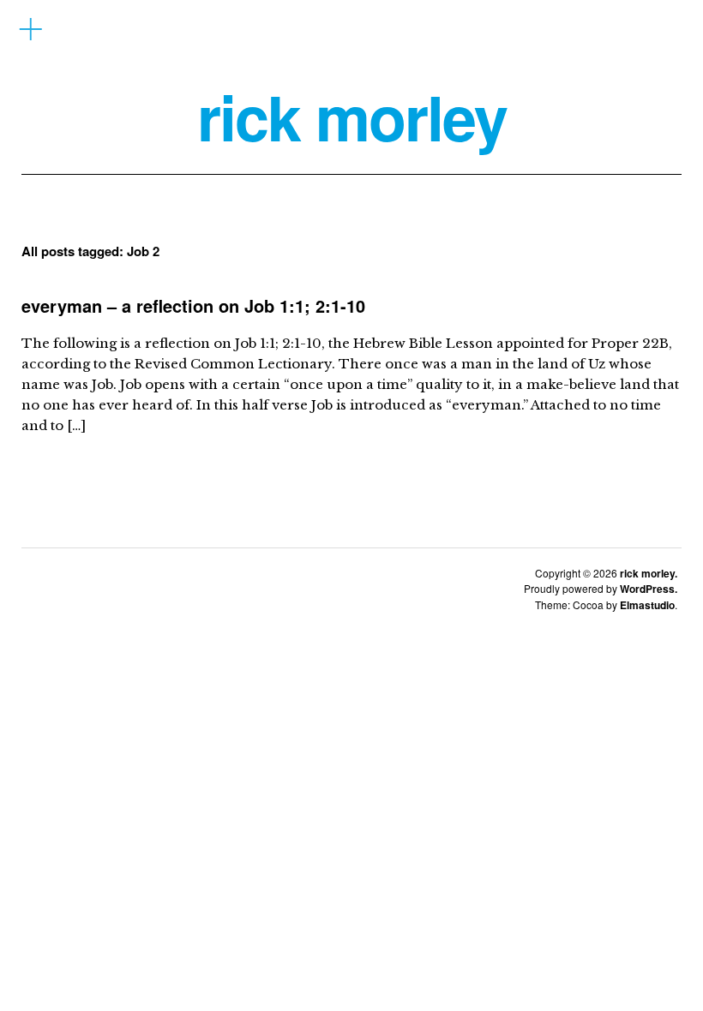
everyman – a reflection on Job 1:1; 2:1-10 (193, 305)
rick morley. (648, 573)
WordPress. (648, 588)
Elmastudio (647, 605)
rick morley (352, 117)
